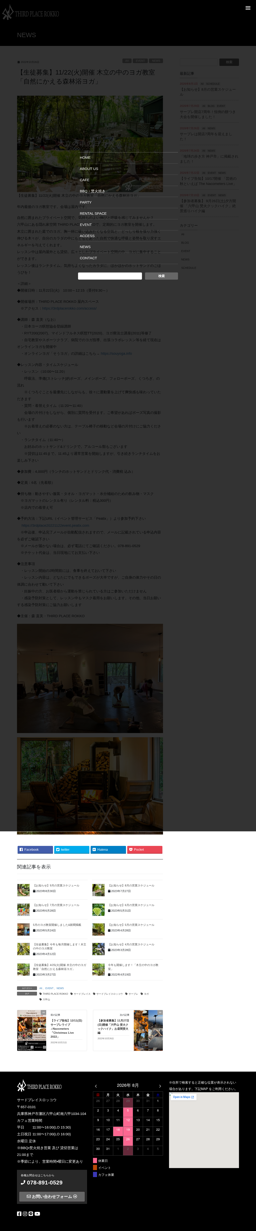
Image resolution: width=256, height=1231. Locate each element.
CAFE (84, 180)
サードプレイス (82, 994)
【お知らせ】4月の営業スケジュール (131, 944)
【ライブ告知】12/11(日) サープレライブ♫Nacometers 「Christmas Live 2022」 (66, 1028)
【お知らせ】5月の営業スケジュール (131, 924)
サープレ (133, 994)
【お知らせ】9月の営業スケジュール (56, 885)
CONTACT (88, 258)
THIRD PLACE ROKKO (55, 994)
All (40, 988)
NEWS (60, 988)
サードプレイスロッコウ (109, 994)
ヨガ (146, 994)
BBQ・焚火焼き (92, 191)
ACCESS (87, 236)
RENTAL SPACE (93, 214)
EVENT (49, 988)
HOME (85, 158)
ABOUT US (89, 169)
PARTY (86, 202)
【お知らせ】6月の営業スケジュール (131, 905)
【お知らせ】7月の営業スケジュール (56, 905)
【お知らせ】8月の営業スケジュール (131, 885)
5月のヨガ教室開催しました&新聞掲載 (57, 924)
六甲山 (46, 999)
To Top (250, 1227)
